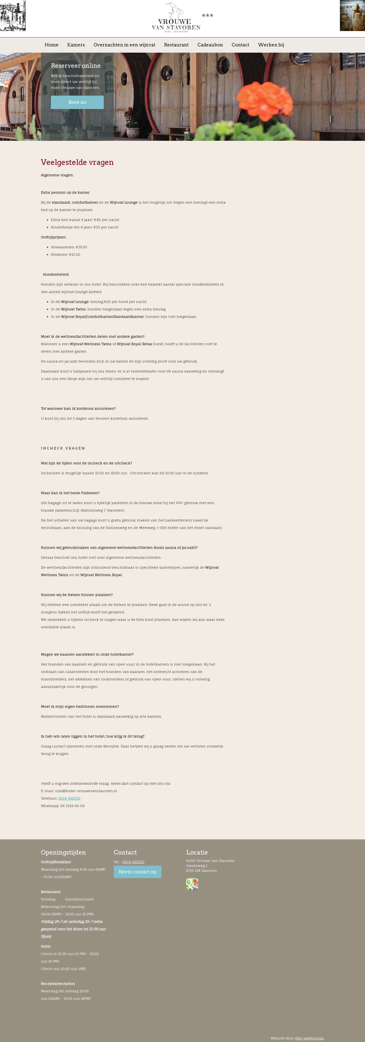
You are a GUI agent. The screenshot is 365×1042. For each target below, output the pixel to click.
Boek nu (77, 102)
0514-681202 (69, 798)
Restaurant (176, 44)
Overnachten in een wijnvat (124, 44)
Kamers (76, 44)
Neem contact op (137, 871)
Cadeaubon (210, 44)
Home (52, 44)
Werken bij (271, 44)
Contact (240, 44)
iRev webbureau (309, 1038)
